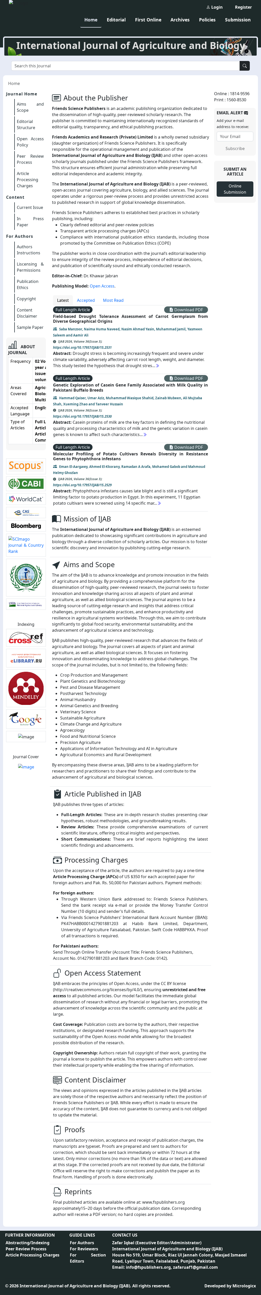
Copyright (26, 299)
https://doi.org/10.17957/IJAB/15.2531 (82, 347)
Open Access (102, 286)
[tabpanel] (130, 408)
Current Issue (30, 207)
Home (90, 20)
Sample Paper (30, 327)
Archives (180, 20)
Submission (238, 20)
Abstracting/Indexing (27, 1243)
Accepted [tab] (86, 300)
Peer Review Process (26, 1249)
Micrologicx (244, 1286)
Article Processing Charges (27, 180)
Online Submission (235, 189)
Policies (207, 20)
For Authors (82, 1243)
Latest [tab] (63, 300)
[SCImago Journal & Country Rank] (26, 544)
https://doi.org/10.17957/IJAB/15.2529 (82, 485)
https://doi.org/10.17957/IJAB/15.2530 (82, 416)
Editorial (116, 20)
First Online (148, 20)
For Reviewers (84, 1249)
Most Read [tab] (113, 300)
